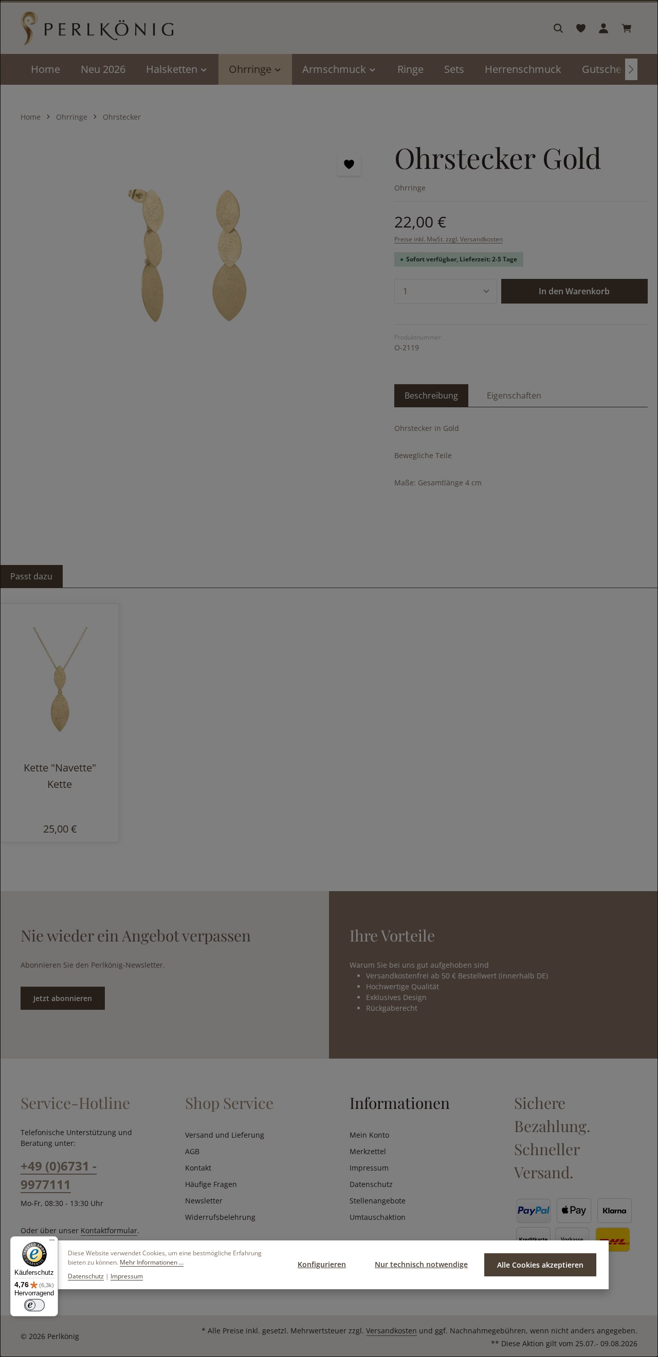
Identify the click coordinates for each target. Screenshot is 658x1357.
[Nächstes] (631, 69)
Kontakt (198, 1168)
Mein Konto (369, 1135)
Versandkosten (391, 1330)
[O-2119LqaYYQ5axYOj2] (191, 250)
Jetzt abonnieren (62, 998)
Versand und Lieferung (224, 1135)
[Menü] (52, 1242)
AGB (192, 1151)
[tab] (431, 395)
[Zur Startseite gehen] (97, 28)
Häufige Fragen (211, 1184)
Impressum (369, 1168)
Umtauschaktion (378, 1217)
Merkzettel (368, 1151)
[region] (192, 250)
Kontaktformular (109, 1230)
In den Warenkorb (574, 291)
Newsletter (204, 1200)
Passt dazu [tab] (31, 576)
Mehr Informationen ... (152, 1262)
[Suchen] (558, 28)
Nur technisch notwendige (421, 1264)
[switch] (34, 1305)
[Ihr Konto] (603, 28)
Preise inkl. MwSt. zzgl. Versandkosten (448, 239)
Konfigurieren (322, 1264)
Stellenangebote (378, 1200)
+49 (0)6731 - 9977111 (59, 1175)
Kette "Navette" (60, 767)
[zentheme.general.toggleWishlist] (349, 164)
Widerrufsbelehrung (220, 1217)
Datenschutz (371, 1184)
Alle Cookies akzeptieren (540, 1265)
